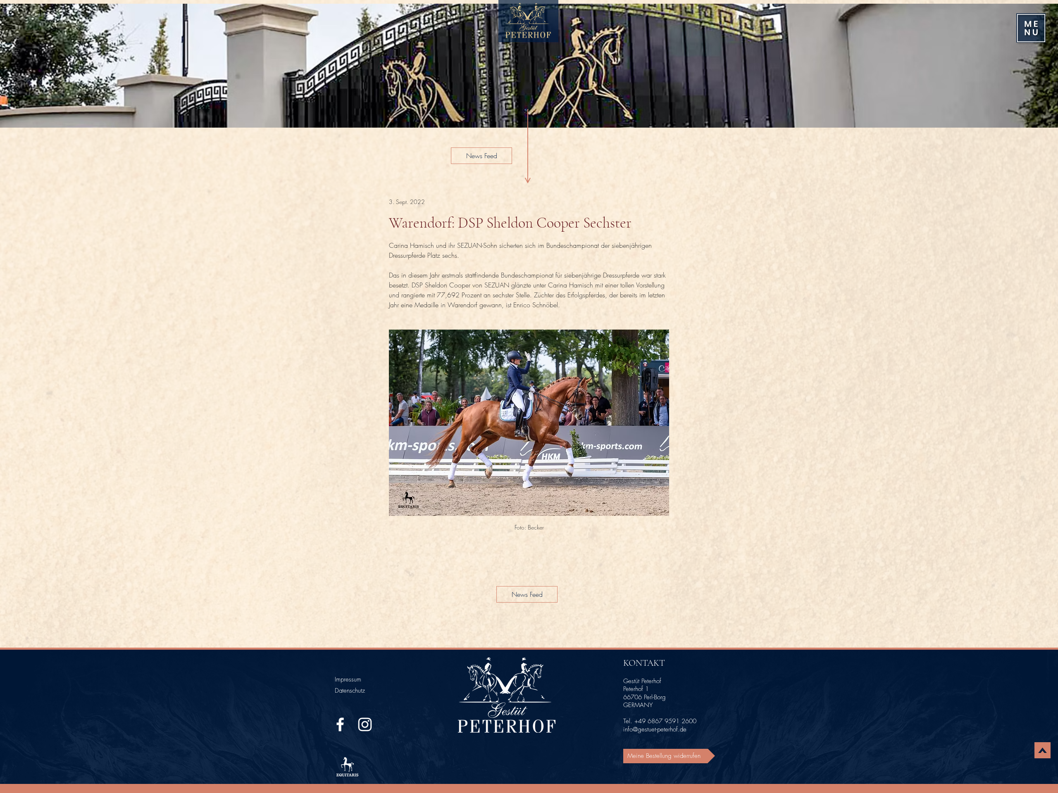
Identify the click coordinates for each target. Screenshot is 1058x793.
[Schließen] (1051, 742)
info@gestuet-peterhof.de (654, 729)
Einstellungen (965, 764)
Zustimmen (1016, 764)
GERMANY (638, 705)
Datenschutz (350, 690)
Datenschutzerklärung (38, 783)
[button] (1031, 28)
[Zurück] (17, 65)
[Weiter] (1041, 65)
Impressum (348, 679)
